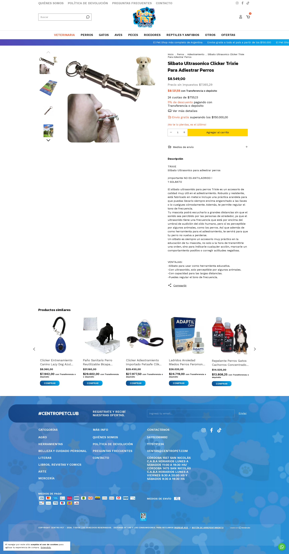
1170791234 (155, 444)
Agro (42, 437)
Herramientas (50, 444)
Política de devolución (88, 3)
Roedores (152, 35)
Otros (210, 35)
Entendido (46, 547)
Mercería (46, 478)
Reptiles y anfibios (182, 35)
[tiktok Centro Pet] (247, 3)
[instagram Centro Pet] (238, 3)
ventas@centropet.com (167, 451)
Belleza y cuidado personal (62, 451)
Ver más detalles (184, 111)
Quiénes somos (51, 3)
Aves (118, 35)
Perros (87, 35)
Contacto (164, 3)
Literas (44, 457)
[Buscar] (87, 17)
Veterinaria (64, 35)
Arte (42, 471)
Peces (133, 35)
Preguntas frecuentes (132, 3)
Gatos (104, 35)
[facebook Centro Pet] (243, 3)
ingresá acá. (181, 527)
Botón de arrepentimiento (207, 527)
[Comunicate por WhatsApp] (282, 547)
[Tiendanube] (240, 528)
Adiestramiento (195, 54)
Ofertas (228, 35)
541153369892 (157, 437)
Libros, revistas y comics (59, 464)
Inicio (171, 54)
